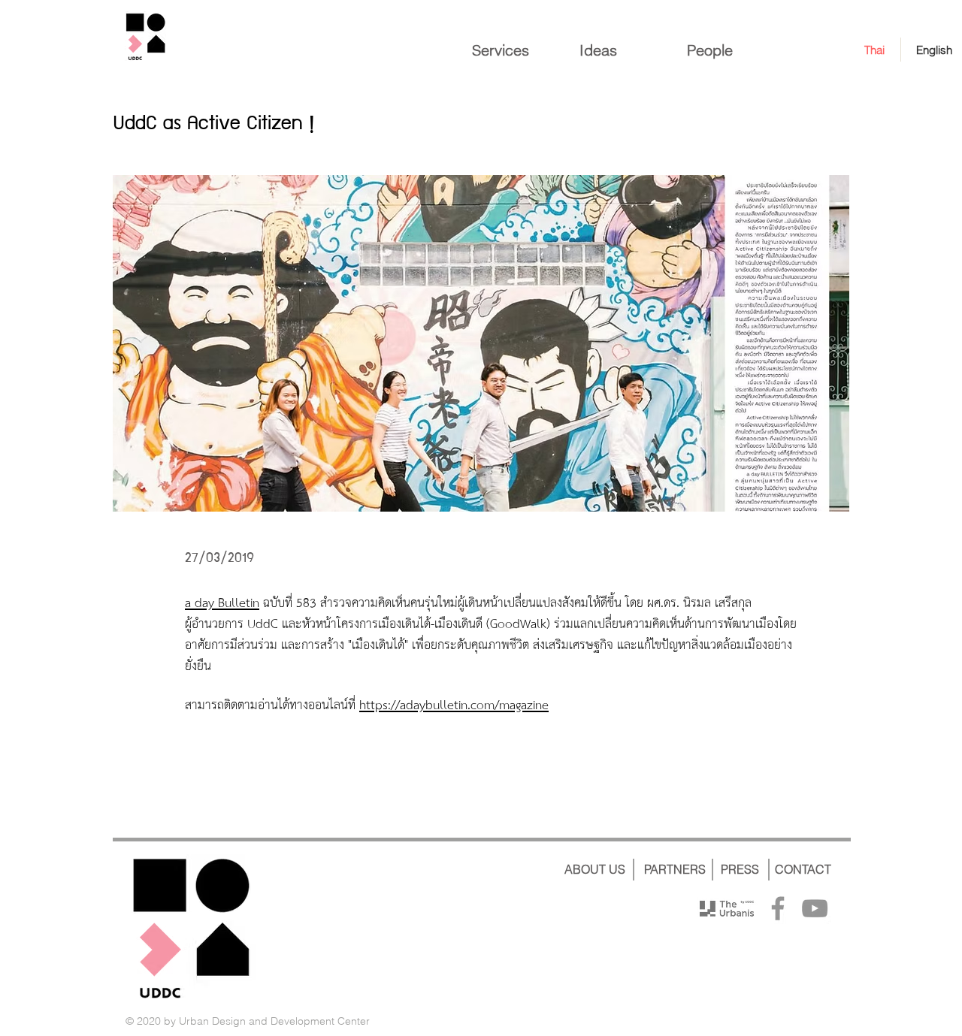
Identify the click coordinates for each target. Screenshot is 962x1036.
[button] (481, 343)
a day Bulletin (222, 603)
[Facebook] (778, 908)
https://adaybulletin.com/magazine (454, 705)
